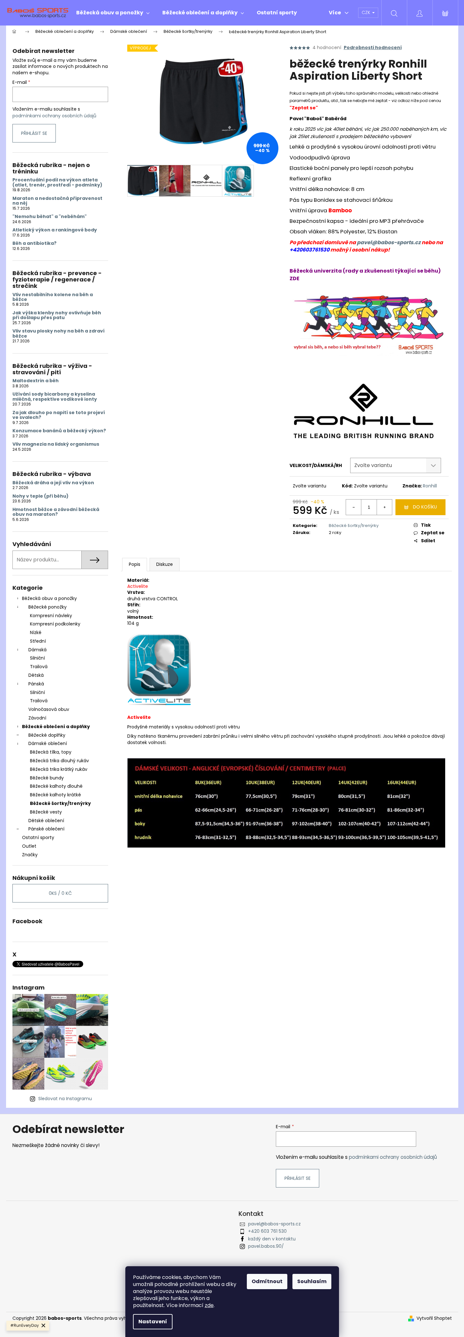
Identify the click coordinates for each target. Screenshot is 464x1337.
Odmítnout (267, 1281)
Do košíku (425, 507)
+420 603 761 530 (267, 1231)
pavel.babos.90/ (266, 1246)
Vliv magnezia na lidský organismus (55, 444)
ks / (60, 893)
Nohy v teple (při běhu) (40, 496)
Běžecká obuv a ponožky (49, 598)
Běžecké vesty (46, 812)
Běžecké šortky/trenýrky (60, 803)
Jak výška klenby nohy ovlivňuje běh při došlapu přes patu (56, 315)
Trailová (39, 666)
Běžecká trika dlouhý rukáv (59, 760)
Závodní (37, 718)
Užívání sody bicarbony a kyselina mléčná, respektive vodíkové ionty (54, 397)
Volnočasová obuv (48, 709)
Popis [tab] (134, 564)
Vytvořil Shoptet (434, 1318)
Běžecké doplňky (46, 735)
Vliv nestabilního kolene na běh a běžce (52, 297)
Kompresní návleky (51, 615)
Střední (38, 641)
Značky (30, 854)
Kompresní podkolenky (55, 624)
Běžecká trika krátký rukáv (58, 769)
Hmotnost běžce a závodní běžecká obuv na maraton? (55, 512)
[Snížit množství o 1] (353, 507)
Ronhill (430, 486)
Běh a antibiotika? (34, 243)
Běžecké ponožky (47, 607)
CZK (367, 12)
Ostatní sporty (38, 837)
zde (209, 1305)
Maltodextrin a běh (35, 380)
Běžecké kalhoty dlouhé (56, 786)
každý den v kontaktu (272, 1239)
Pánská (36, 684)
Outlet (29, 846)
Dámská (37, 650)
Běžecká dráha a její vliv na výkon (53, 482)
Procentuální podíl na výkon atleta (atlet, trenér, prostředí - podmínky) (57, 182)
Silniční (37, 658)
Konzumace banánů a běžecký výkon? (59, 430)
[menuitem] (113, 13)
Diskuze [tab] (164, 564)
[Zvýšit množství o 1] (384, 507)
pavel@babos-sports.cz (389, 242)
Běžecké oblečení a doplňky (56, 726)
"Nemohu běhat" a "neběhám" (49, 216)
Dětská (36, 675)
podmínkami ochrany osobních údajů (54, 116)
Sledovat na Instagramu (65, 1098)
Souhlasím (312, 1281)
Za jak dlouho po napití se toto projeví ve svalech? (58, 415)
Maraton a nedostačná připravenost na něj (57, 201)
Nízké (35, 632)
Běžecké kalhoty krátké (55, 795)
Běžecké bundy (47, 778)
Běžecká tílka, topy (50, 752)
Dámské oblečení (47, 743)
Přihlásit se (34, 133)
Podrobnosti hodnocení (373, 48)
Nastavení (152, 1321)
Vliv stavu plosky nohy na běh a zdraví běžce (58, 334)
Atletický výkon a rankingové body (54, 230)
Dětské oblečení (46, 820)
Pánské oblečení (46, 829)
